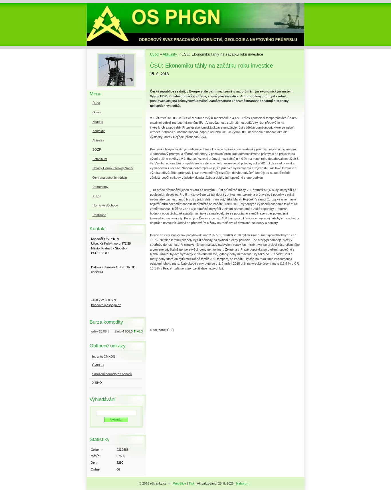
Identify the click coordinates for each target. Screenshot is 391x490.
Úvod (154, 54)
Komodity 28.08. (94, 331)
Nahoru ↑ (242, 483)
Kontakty (98, 131)
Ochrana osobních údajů (109, 177)
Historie (97, 121)
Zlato (115, 331)
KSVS (96, 196)
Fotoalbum (99, 159)
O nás (96, 112)
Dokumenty (100, 186)
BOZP (96, 149)
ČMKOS (98, 365)
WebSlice (179, 483)
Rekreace (99, 215)
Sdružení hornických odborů (112, 374)
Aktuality (170, 54)
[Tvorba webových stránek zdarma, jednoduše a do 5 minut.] (169, 484)
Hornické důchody (105, 205)
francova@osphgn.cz (106, 305)
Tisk (192, 483)
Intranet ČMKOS (103, 356)
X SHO (97, 382)
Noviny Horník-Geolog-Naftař (112, 168)
